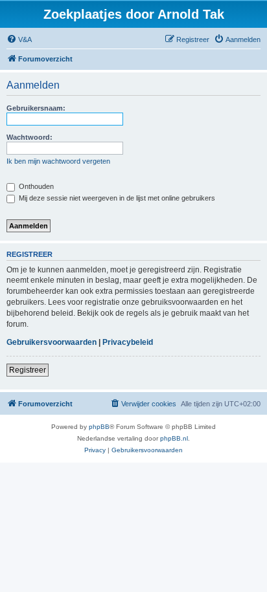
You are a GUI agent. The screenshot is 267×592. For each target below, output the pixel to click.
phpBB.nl (174, 438)
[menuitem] (19, 39)
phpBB (99, 426)
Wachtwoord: (29, 137)
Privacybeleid (127, 342)
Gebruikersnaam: (35, 108)
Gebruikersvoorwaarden (51, 342)
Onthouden (35, 186)
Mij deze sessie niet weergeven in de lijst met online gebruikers (116, 198)
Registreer (27, 370)
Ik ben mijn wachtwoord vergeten (58, 161)
